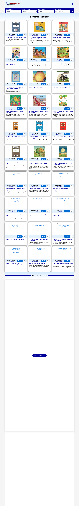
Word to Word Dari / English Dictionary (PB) (16, 37)
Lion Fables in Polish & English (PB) (61, 87)
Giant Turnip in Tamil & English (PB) (37, 87)
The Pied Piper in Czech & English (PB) (38, 263)
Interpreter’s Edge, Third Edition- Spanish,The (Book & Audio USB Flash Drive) (14, 265)
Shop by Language (9, 9)
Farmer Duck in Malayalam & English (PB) (38, 188)
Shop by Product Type (26, 9)
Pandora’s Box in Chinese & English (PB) (15, 239)
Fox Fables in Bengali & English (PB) (61, 62)
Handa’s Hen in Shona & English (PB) (37, 62)
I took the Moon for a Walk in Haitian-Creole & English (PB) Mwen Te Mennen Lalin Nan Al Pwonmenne (63, 163)
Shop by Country (41, 9)
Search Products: (58, 9)
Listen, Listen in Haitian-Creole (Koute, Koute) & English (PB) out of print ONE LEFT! (38, 163)
